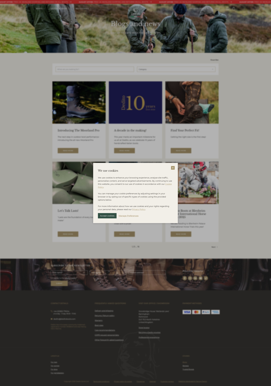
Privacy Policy (138, 209)
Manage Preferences (128, 215)
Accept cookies (107, 215)
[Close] (173, 168)
